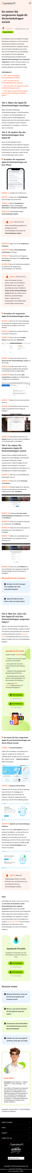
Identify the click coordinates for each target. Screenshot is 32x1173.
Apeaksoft (5, 1109)
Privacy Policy (15, 1171)
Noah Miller (9, 29)
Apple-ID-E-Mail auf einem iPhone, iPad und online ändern (14, 600)
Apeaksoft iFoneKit (15, 651)
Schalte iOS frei (7, 32)
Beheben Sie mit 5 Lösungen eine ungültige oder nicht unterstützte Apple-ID (14, 586)
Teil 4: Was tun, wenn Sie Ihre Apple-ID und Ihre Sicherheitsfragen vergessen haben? (15, 93)
